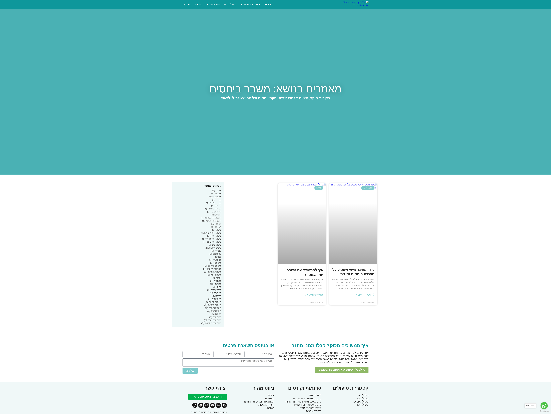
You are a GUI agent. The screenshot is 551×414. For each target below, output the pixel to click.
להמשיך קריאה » (365, 294)
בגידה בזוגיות (213, 202)
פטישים (215, 293)
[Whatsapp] (218, 405)
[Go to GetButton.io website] (544, 411)
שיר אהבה (214, 311)
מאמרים (187, 4)
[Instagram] (206, 405)
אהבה (216, 190)
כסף (217, 256)
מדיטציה (215, 259)
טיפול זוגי (214, 235)
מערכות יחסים (211, 268)
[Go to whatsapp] (544, 405)
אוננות (216, 193)
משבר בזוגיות (212, 271)
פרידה (216, 296)
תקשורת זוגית (212, 320)
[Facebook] (224, 405)
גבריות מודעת (212, 208)
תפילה (216, 314)
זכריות (216, 226)
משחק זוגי (214, 274)
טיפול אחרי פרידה (210, 232)
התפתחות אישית (211, 220)
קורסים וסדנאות (252, 4)
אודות (268, 4)
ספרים (215, 284)
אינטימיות (214, 196)
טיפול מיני (214, 244)
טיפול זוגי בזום (212, 241)
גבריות (216, 205)
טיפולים (232, 4)
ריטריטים (215, 4)
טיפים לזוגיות (213, 247)
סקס (217, 287)
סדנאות (215, 280)
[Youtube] (212, 405)
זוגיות (216, 223)
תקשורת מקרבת (211, 323)
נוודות (216, 277)
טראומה (215, 253)
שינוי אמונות (213, 308)
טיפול (216, 229)
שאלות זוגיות (213, 302)
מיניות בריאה (212, 265)
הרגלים (216, 214)
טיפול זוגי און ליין (211, 238)
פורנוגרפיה (214, 290)
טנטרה (198, 4)
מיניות (215, 262)
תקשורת (215, 317)
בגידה (216, 199)
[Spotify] (200, 405)
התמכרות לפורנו (211, 217)
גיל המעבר (214, 211)
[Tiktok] (194, 405)
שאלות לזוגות (212, 305)
